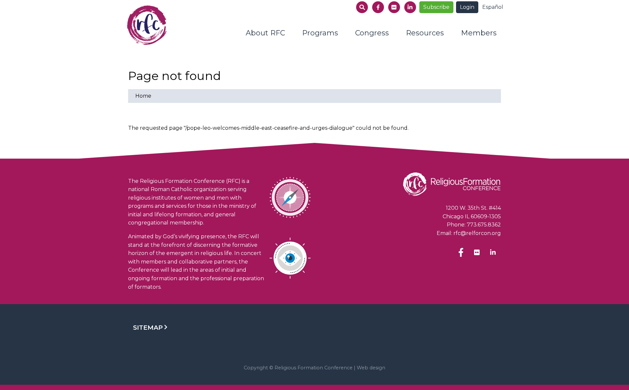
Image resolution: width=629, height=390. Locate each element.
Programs (320, 33)
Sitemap (148, 327)
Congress (372, 33)
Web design (371, 368)
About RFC (265, 33)
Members (479, 33)
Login (467, 7)
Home (143, 96)
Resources (425, 33)
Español (492, 7)
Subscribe (436, 7)
